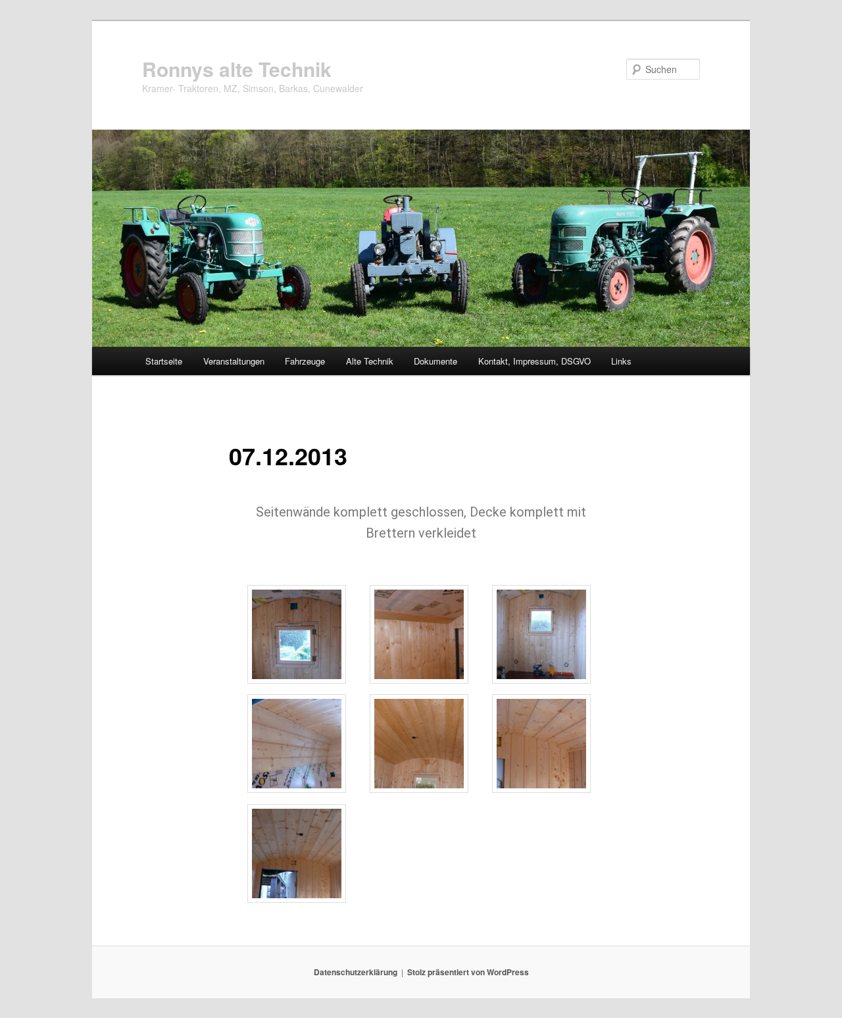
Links (621, 361)
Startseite (163, 361)
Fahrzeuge (305, 361)
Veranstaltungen (233, 361)
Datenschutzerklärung (355, 972)
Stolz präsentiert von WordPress (468, 972)
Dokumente (435, 361)
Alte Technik (369, 361)
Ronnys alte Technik (237, 69)
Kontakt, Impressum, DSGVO (534, 361)
